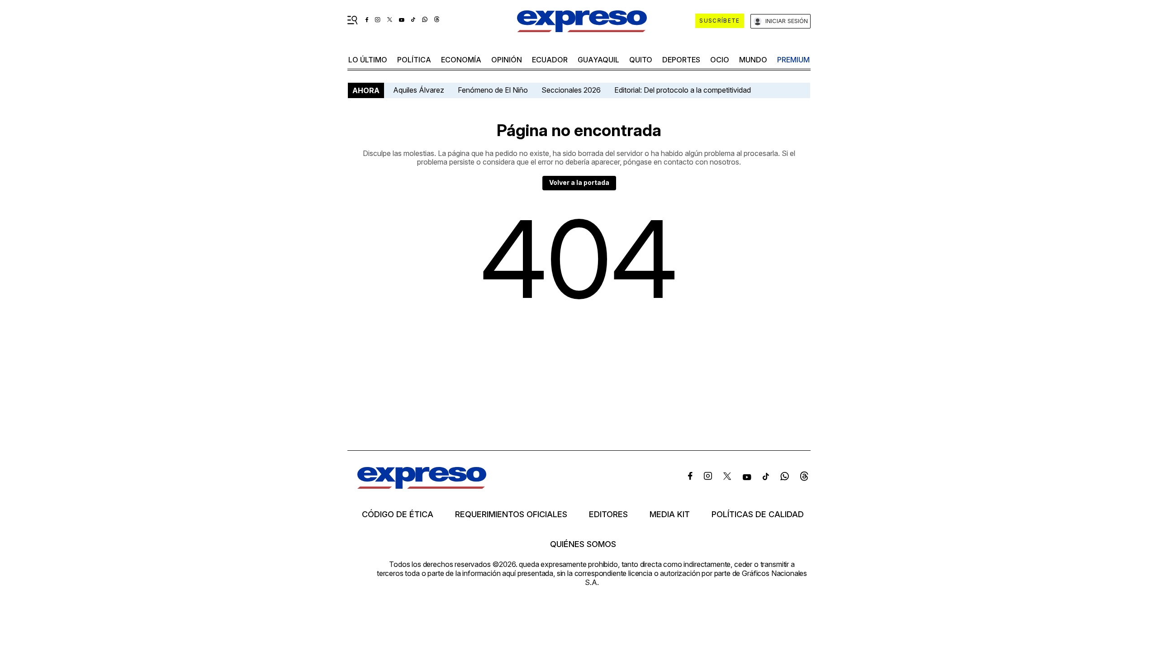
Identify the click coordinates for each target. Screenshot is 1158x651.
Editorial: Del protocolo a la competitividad (683, 89)
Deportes (681, 60)
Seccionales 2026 (571, 89)
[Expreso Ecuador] (421, 486)
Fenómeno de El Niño (493, 89)
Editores (608, 514)
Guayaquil (598, 60)
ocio (719, 60)
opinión (506, 60)
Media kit (670, 514)
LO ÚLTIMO (367, 60)
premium (793, 60)
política (414, 60)
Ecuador (550, 60)
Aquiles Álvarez (418, 89)
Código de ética (397, 514)
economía (461, 60)
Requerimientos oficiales (511, 514)
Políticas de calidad (758, 514)
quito (640, 60)
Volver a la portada (579, 182)
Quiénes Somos (583, 544)
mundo (753, 60)
